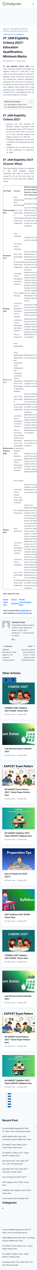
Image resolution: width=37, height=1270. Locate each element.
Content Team (9, 61)
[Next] (12, 680)
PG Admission (19, 34)
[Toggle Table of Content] (30, 101)
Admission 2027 (8, 34)
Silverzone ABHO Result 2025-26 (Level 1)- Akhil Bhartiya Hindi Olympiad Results (28, 653)
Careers (14, 599)
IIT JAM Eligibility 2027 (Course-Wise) (19, 107)
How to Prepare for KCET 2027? (14, 1177)
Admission (15, 603)
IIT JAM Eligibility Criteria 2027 (16, 105)
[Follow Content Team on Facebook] (13, 640)
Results (22, 599)
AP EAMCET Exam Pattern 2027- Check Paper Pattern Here (17, 792)
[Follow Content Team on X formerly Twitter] (14, 640)
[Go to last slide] (5, 680)
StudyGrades (24, 610)
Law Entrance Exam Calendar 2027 (15, 1198)
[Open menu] (33, 3)
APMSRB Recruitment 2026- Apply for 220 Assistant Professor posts (9, 653)
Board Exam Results (24, 613)
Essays (5, 599)
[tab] (9, 1093)
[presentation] (18, 693)
